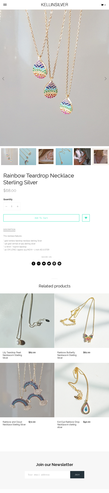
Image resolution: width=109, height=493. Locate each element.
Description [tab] (9, 229)
